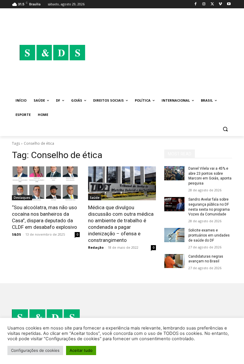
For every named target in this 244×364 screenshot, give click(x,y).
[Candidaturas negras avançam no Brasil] (174, 261)
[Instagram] (204, 4)
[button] (225, 129)
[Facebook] (195, 4)
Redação (96, 247)
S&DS (16, 234)
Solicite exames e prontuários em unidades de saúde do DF (209, 235)
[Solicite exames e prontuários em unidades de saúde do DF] (174, 235)
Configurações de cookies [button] (35, 350)
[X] (212, 4)
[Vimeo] (220, 4)
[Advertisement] (162, 52)
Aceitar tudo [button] (81, 350)
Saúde (94, 198)
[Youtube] (228, 4)
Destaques (22, 198)
